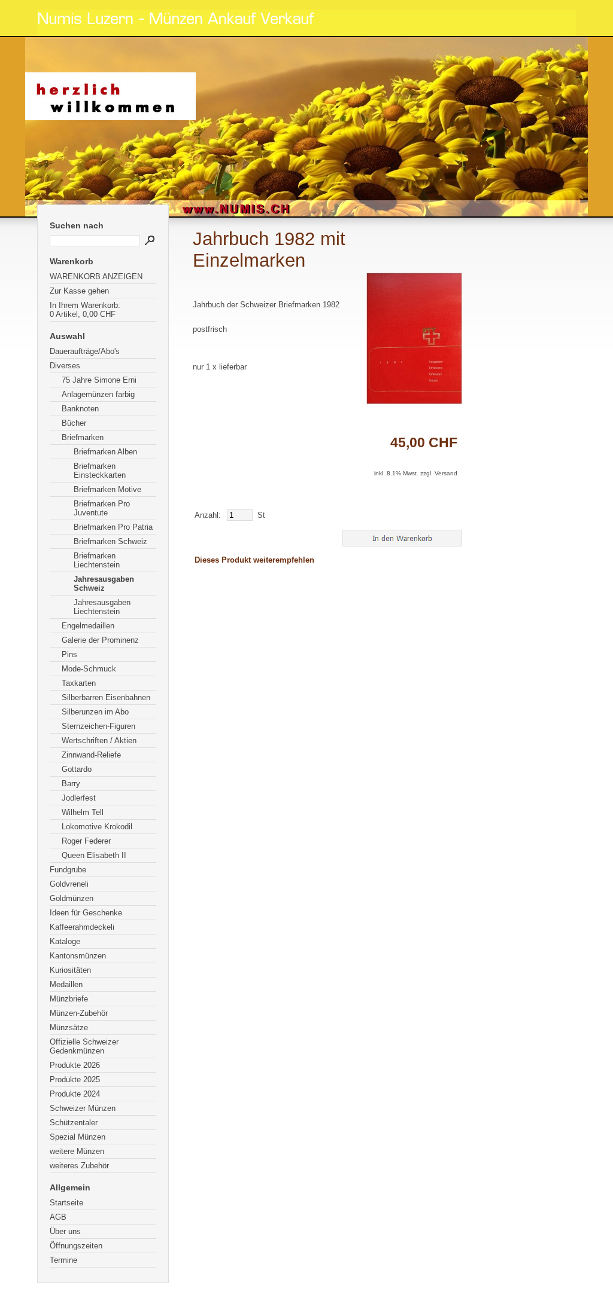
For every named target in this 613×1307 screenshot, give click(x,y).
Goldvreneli (69, 884)
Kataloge (65, 941)
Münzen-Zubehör (79, 1013)
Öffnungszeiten (76, 1245)
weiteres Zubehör (79, 1165)
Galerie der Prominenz (100, 640)
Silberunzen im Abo (95, 711)
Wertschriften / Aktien (99, 740)
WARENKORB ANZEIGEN (96, 276)
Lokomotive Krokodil (97, 826)
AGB (58, 1217)
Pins (69, 654)
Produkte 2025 (75, 1079)
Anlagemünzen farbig (98, 394)
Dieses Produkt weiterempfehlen (254, 559)
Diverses (65, 365)
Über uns (65, 1231)
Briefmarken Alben (105, 451)
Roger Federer (86, 840)
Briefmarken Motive (107, 489)
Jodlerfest (79, 797)
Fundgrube (68, 869)
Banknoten (80, 408)
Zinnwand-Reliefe (91, 754)
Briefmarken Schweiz (110, 541)
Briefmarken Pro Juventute (102, 508)
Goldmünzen (71, 898)
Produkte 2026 (75, 1065)
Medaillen (66, 984)
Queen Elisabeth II (94, 855)
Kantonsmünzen (78, 955)
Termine (63, 1260)
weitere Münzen (77, 1151)
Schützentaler (74, 1122)
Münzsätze (69, 1027)
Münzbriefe (69, 998)
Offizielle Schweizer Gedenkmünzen (84, 1046)
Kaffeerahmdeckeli (82, 927)
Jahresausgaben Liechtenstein (102, 607)
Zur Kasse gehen (79, 290)
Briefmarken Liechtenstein (97, 560)
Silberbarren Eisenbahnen (106, 697)
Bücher (74, 423)
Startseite (66, 1202)
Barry (71, 783)
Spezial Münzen (77, 1136)
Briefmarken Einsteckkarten (100, 471)
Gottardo (77, 769)
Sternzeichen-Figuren (98, 726)
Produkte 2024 (75, 1093)
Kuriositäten (70, 970)
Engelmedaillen (88, 625)
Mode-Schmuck (89, 668)
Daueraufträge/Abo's (85, 351)
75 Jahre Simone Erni (99, 379)
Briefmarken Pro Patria (113, 527)
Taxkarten (79, 683)
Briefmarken (83, 437)
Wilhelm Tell (83, 812)
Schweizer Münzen (83, 1108)
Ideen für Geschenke (86, 912)
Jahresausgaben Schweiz (104, 584)
